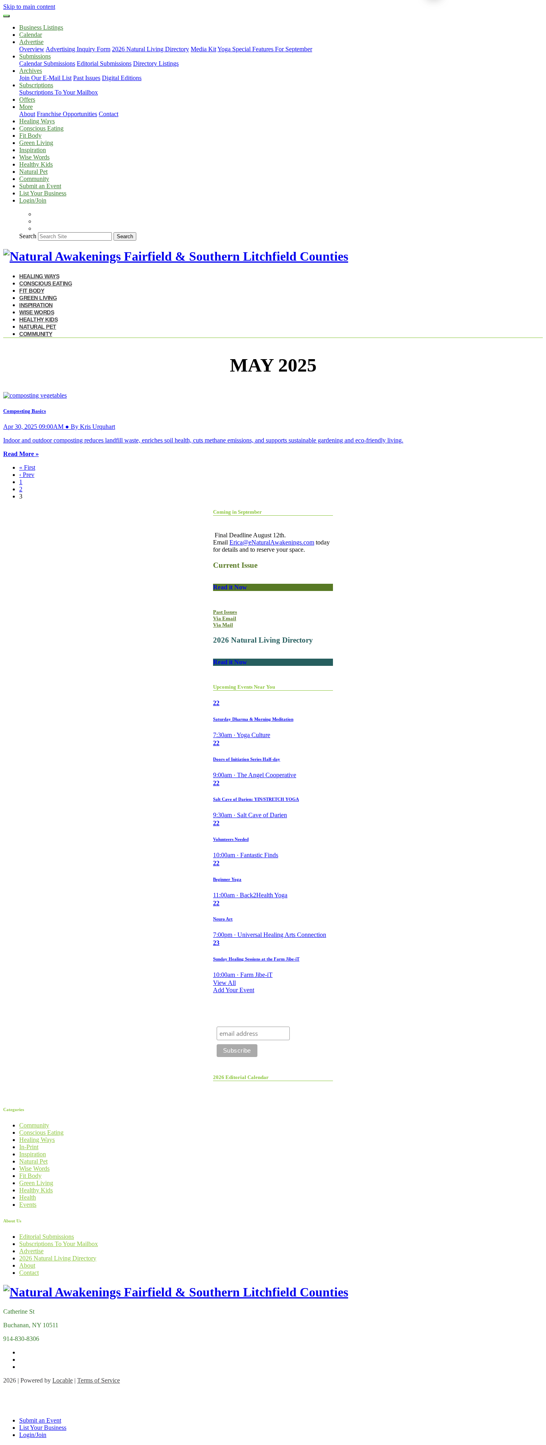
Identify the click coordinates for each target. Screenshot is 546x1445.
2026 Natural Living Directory (150, 49)
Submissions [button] (35, 56)
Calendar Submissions (47, 63)
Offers (27, 99)
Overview (31, 49)
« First (27, 467)
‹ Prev (26, 474)
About (27, 114)
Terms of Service (98, 1380)
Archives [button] (30, 70)
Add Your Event (233, 990)
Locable (62, 1380)
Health (27, 1197)
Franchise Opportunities (67, 114)
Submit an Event (40, 186)
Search (27, 236)
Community (34, 178)
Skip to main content (29, 6)
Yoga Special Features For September (264, 49)
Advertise (31, 1251)
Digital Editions (121, 77)
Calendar (30, 34)
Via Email (224, 618)
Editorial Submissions (104, 63)
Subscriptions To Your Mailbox (58, 92)
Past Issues (86, 77)
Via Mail (223, 625)
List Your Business (42, 193)
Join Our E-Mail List (45, 77)
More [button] (26, 106)
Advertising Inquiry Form (78, 49)
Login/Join (32, 200)
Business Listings (41, 27)
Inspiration (32, 150)
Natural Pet (33, 171)
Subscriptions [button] (36, 85)
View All (224, 982)
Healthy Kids (36, 164)
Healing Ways (37, 121)
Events (27, 1204)
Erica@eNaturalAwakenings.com (271, 542)
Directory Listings (156, 63)
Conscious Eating (41, 128)
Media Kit (203, 49)
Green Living (36, 142)
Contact (108, 114)
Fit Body (30, 135)
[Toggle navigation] (6, 16)
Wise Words (34, 157)
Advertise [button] (31, 41)
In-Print (28, 1147)
